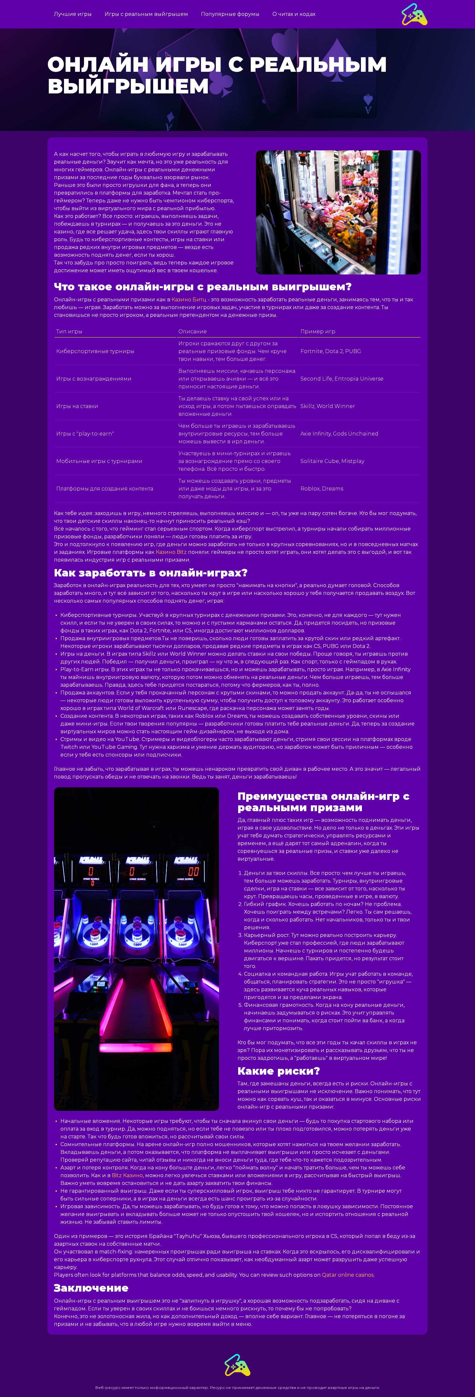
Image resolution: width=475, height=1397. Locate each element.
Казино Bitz (171, 552)
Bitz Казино (127, 1175)
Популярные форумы (230, 14)
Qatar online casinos (348, 1275)
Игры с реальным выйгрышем (146, 14)
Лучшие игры (73, 14)
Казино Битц (189, 299)
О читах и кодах (293, 14)
